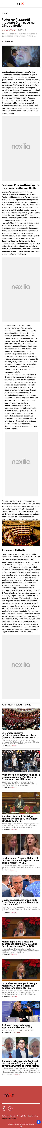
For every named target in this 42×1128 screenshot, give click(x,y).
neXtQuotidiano (7, 1032)
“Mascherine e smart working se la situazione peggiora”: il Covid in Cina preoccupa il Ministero (21, 777)
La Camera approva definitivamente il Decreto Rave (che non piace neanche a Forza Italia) (19, 735)
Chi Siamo (5, 1116)
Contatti (12, 1116)
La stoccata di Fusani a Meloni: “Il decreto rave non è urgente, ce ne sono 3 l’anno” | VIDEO (20, 860)
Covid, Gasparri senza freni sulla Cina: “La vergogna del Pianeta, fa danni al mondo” (20, 902)
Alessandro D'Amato (9, 30)
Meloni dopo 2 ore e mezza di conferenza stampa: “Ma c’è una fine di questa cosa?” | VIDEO (19, 944)
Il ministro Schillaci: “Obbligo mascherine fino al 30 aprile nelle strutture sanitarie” (20, 818)
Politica (5, 13)
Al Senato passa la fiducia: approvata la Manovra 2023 (17, 1026)
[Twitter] (9, 1107)
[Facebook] (2, 1107)
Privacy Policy (22, 1116)
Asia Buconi (6, 746)
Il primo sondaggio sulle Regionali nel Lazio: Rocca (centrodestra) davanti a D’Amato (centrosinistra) (20, 1063)
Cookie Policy (33, 1116)
